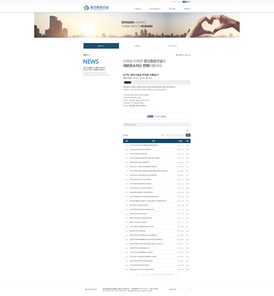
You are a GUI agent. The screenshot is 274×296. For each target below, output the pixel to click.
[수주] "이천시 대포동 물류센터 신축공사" (141, 252)
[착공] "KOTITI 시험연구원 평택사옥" (140, 162)
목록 (187, 130)
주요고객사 (173, 46)
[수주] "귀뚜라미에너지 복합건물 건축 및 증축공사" (144, 145)
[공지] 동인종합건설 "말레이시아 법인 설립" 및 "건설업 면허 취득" (148, 201)
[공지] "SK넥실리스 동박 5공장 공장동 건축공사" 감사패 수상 (146, 244)
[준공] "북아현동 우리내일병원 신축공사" (141, 218)
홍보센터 (172, 8)
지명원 (137, 46)
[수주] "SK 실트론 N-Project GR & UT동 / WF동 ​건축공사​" (145, 158)
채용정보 (187, 8)
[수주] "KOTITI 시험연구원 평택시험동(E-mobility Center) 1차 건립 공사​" (149, 171)
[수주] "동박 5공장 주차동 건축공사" (140, 265)
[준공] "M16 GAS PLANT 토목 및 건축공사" (141, 261)
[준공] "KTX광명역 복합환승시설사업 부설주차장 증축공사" (146, 239)
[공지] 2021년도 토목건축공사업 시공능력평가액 (143, 235)
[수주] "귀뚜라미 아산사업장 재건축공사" (141, 188)
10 (170, 275)
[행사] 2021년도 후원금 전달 (137, 231)
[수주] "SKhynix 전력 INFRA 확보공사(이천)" (141, 226)
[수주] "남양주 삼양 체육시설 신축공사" (141, 149)
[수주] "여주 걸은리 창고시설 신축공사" (141, 179)
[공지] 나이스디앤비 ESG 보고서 (139, 214)
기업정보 (137, 8)
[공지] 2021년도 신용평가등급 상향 (139, 248)
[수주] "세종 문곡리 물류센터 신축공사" (141, 184)
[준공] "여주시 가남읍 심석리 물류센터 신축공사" (143, 166)
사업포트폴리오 (155, 8)
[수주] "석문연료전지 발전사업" (138, 154)
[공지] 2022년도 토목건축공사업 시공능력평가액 (143, 175)
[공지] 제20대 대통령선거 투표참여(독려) (141, 192)
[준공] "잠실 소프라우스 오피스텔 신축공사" (142, 269)
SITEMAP (174, 1)
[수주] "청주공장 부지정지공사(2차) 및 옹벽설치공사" (144, 196)
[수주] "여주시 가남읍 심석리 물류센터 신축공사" (143, 256)
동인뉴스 (101, 46)
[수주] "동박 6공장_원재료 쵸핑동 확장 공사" (142, 209)
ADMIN (180, 1)
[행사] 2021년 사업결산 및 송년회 (139, 205)
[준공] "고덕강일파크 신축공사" (138, 222)
